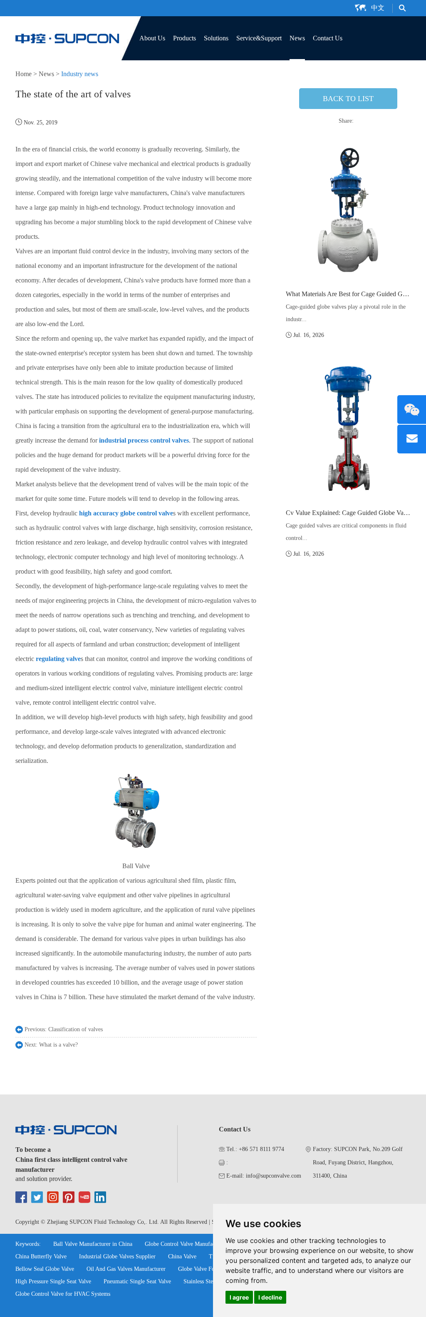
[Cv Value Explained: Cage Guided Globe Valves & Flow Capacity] (348, 428)
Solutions (216, 38)
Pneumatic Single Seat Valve (137, 1281)
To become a (33, 1149)
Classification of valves (75, 1029)
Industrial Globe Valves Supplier (117, 1256)
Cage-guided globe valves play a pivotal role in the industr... (346, 313)
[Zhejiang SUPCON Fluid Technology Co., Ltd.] (67, 37)
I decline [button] (270, 1297)
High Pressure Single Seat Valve (53, 1281)
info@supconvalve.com (273, 1176)
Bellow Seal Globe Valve (44, 1269)
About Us (152, 38)
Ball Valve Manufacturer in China (92, 1244)
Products (184, 38)
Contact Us (327, 38)
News (297, 38)
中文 (377, 7)
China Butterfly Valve (41, 1256)
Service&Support (259, 38)
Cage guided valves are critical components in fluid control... (346, 531)
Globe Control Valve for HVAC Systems (62, 1294)
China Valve (182, 1256)
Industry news (79, 73)
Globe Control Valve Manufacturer (185, 1244)
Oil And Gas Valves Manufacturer (126, 1269)
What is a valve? (58, 1045)
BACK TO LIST (348, 98)
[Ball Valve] (136, 851)
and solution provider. (43, 1178)
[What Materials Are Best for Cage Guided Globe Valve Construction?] (348, 210)
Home (23, 73)
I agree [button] (239, 1297)
